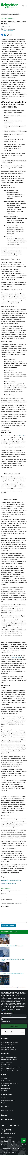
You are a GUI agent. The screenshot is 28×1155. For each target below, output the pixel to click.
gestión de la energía (7, 883)
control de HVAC (20, 436)
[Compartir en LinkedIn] (5, 35)
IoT (15, 883)
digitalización (5, 880)
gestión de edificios (15, 880)
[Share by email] (11, 35)
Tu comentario (5, 906)
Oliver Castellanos (7, 30)
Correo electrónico (6, 899)
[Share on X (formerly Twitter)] (8, 35)
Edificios (7, 13)
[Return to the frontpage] (9, 6)
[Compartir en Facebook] (2, 35)
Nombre (3, 894)
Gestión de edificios (15, 13)
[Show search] (23, 5)
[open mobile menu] (26, 5)
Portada (2, 13)
